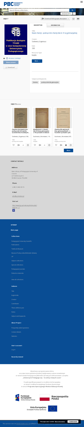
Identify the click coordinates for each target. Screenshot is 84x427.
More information (60, 421)
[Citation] (78, 18)
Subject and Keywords (18, 316)
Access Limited (14, 58)
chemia (35, 82)
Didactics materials (17, 273)
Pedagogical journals (18, 269)
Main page (14, 230)
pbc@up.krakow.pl (18, 196)
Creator (13, 299)
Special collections (17, 265)
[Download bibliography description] (18, 145)
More (68, 150)
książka (34, 55)
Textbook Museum (17, 249)
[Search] (72, 10)
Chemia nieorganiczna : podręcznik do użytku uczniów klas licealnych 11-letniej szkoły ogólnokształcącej (20, 130)
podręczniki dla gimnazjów (50, 82)
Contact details (16, 332)
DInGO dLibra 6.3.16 (23, 424)
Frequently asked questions (20, 328)
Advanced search (66, 13)
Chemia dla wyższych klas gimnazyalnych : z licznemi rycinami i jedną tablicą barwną (63, 130)
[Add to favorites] (73, 18)
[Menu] (81, 2)
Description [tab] (38, 25)
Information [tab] (55, 25)
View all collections (17, 279)
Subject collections (17, 261)
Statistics (14, 336)
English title (15, 295)
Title (12, 291)
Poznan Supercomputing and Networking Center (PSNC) (62, 424)
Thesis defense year (17, 308)
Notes (13, 312)
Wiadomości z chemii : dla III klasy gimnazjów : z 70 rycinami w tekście (41, 130)
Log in (13, 350)
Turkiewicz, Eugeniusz (39, 41)
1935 (33, 48)
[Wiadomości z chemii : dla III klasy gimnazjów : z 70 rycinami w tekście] (42, 118)
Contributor (15, 304)
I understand (73, 422)
